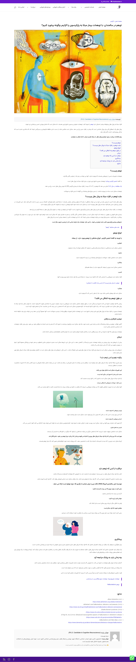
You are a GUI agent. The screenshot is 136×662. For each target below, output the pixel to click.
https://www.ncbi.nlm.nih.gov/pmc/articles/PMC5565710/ (104, 618)
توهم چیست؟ (116, 143)
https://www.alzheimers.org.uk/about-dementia (107, 602)
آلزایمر (112, 21)
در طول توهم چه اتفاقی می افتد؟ (110, 151)
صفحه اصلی (102, 7)
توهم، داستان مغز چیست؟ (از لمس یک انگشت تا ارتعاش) (103, 283)
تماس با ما (21, 7)
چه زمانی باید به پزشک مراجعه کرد (110, 161)
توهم (92, 124)
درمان (119, 153)
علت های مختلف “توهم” (112, 227)
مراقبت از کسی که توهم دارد (112, 156)
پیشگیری (118, 158)
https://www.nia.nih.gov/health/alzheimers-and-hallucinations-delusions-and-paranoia (95, 607)
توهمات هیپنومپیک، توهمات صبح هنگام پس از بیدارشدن (102, 579)
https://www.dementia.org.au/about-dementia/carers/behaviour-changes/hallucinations (95, 623)
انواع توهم (117, 148)
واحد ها (74, 7)
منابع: (119, 163)
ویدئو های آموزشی (45, 7)
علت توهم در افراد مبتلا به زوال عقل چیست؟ (107, 145)
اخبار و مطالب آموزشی (59, 7)
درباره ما (33, 7)
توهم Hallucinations (113, 585)
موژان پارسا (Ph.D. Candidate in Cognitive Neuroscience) (98, 119)
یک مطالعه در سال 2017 (115, 186)
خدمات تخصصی (89, 7)
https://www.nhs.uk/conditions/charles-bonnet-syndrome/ (104, 612)
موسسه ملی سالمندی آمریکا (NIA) (110, 484)
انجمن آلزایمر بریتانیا (111, 181)
